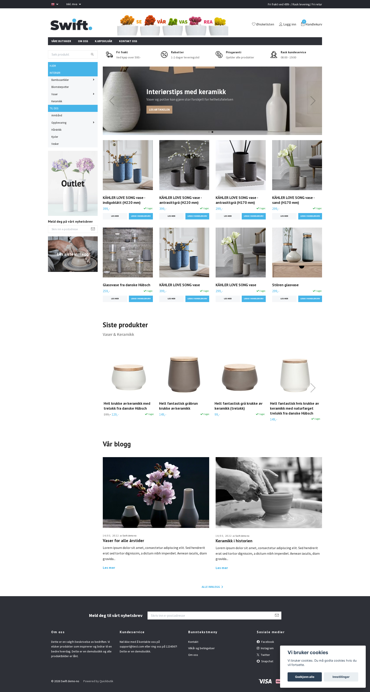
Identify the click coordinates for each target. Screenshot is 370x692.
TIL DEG (54, 108)
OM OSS (83, 41)
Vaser (54, 94)
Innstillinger (341, 677)
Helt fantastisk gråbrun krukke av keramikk (178, 406)
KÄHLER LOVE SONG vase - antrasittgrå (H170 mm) (237, 200)
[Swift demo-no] (71, 24)
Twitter (265, 655)
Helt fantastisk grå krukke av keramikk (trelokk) (238, 406)
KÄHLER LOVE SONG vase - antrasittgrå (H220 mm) (180, 200)
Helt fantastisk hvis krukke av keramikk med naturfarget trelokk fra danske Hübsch (294, 408)
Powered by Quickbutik (98, 681)
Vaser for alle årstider (123, 540)
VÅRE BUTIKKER (61, 41)
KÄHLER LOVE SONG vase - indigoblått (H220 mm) (124, 200)
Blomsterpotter (60, 87)
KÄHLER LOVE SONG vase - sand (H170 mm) (293, 200)
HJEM (53, 65)
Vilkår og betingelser (201, 648)
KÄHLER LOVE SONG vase (179, 284)
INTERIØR (55, 72)
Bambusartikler (60, 79)
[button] (208, 132)
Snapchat (267, 661)
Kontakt (193, 642)
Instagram (267, 648)
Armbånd (56, 115)
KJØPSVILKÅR (103, 41)
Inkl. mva (72, 4)
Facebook (267, 642)
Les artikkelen (159, 109)
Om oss (193, 655)
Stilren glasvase (285, 284)
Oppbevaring (58, 122)
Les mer (115, 216)
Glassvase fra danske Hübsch (126, 284)
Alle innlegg (211, 586)
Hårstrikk (56, 129)
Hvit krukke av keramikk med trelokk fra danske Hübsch (127, 406)
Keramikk (56, 101)
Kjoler (54, 136)
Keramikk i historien (234, 541)
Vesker (55, 143)
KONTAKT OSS (128, 41)
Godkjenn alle (304, 677)
